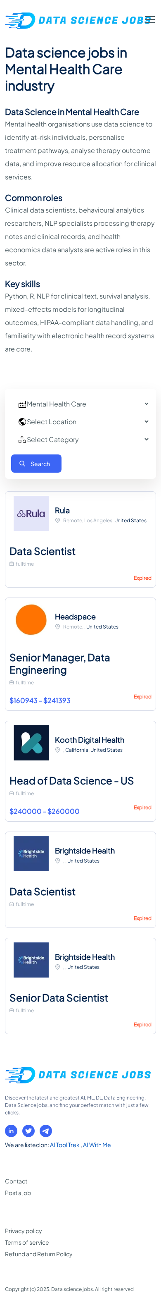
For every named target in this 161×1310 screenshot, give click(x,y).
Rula (62, 510)
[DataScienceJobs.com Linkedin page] (11, 1131)
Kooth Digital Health (89, 739)
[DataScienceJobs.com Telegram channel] (46, 1131)
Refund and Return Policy (39, 1253)
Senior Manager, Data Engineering (59, 663)
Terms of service (27, 1242)
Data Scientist (42, 551)
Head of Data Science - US (71, 780)
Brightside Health (85, 850)
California (76, 750)
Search (40, 463)
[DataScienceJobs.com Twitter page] (28, 1131)
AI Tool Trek (65, 1144)
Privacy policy (23, 1230)
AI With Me (97, 1144)
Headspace (75, 616)
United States (130, 520)
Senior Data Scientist (58, 997)
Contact (16, 1181)
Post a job (18, 1192)
